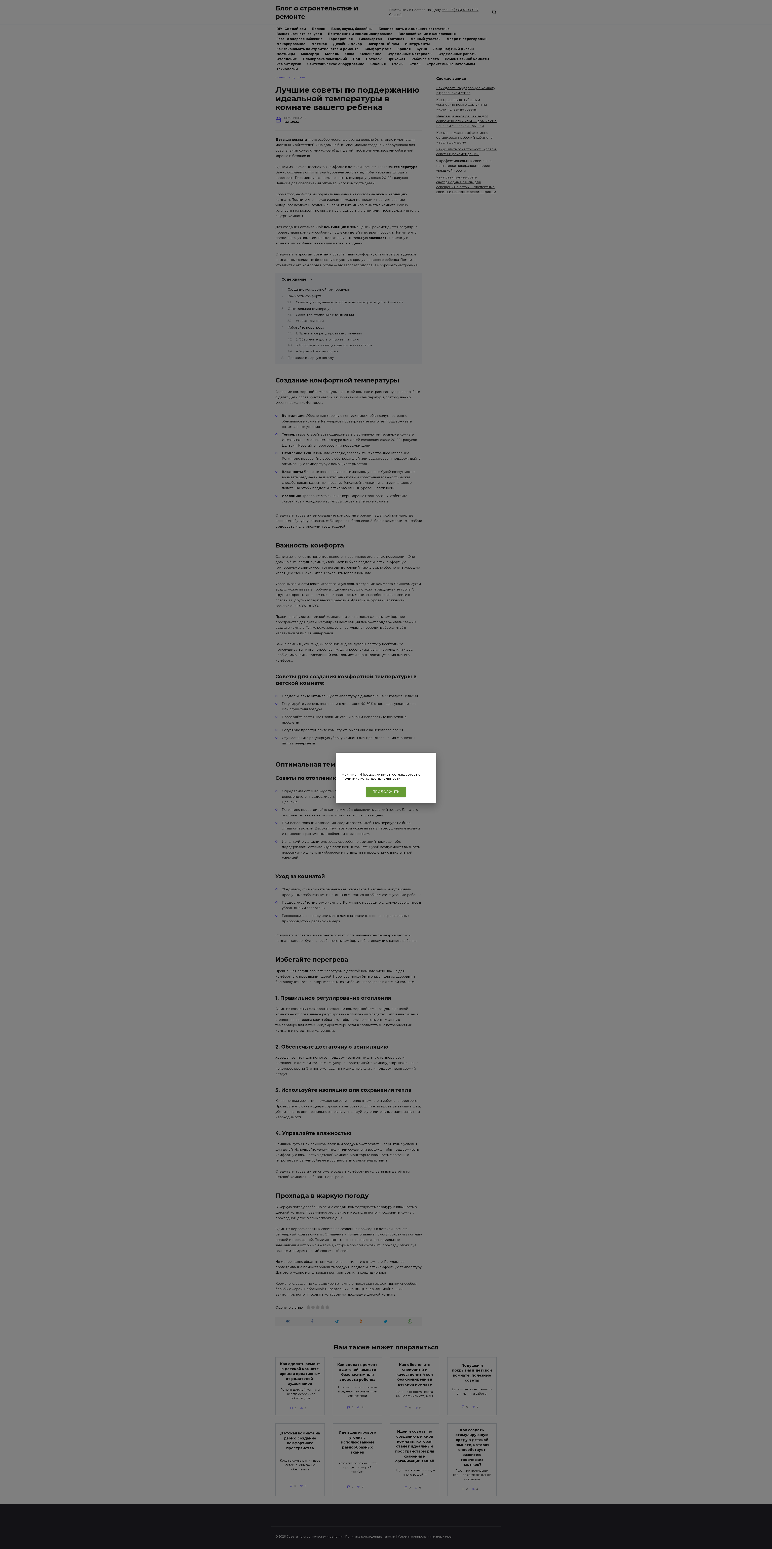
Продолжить (386, 792)
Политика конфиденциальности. (371, 778)
